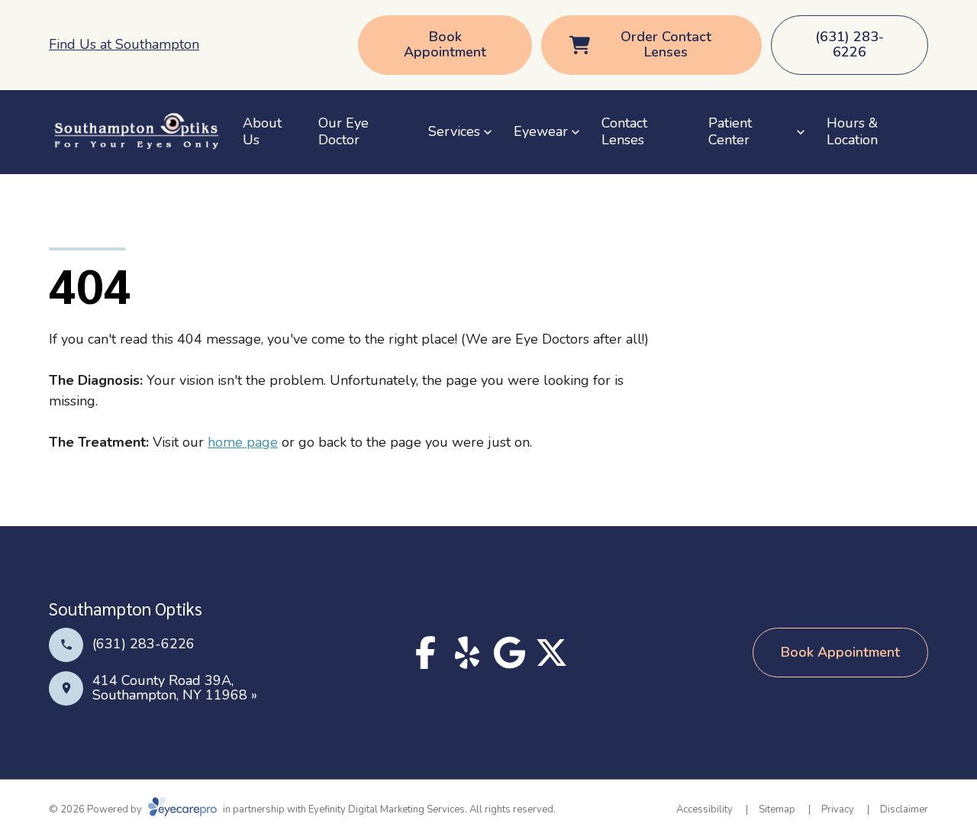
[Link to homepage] (136, 132)
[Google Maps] (509, 652)
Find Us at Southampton (124, 44)
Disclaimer (904, 809)
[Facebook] (425, 652)
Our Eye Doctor (343, 131)
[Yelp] (467, 652)
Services (454, 131)
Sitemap (777, 809)
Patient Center (730, 131)
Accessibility (704, 809)
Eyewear (541, 131)
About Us (262, 131)
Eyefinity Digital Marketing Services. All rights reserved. (432, 809)
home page (243, 442)
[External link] (551, 652)
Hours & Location (852, 131)
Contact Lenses (624, 131)
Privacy (837, 809)
